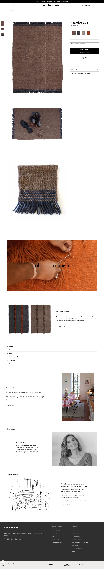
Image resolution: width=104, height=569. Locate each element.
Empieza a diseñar (63, 326)
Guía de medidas (96, 38)
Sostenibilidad (55, 539)
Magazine (54, 536)
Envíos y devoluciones (77, 548)
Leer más (18, 456)
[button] (8, 5)
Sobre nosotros (56, 530)
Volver (11, 10)
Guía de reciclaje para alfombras (80, 542)
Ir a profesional (86, 5)
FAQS (73, 551)
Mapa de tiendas (76, 533)
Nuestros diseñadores (57, 533)
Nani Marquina (74, 25)
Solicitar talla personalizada (76, 45)
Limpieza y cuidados (77, 539)
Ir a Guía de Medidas (66, 504)
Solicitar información (84, 49)
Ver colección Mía (10, 405)
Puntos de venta (84, 53)
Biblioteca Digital (76, 536)
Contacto (74, 530)
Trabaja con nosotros (57, 542)
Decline (94, 565)
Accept (81, 565)
